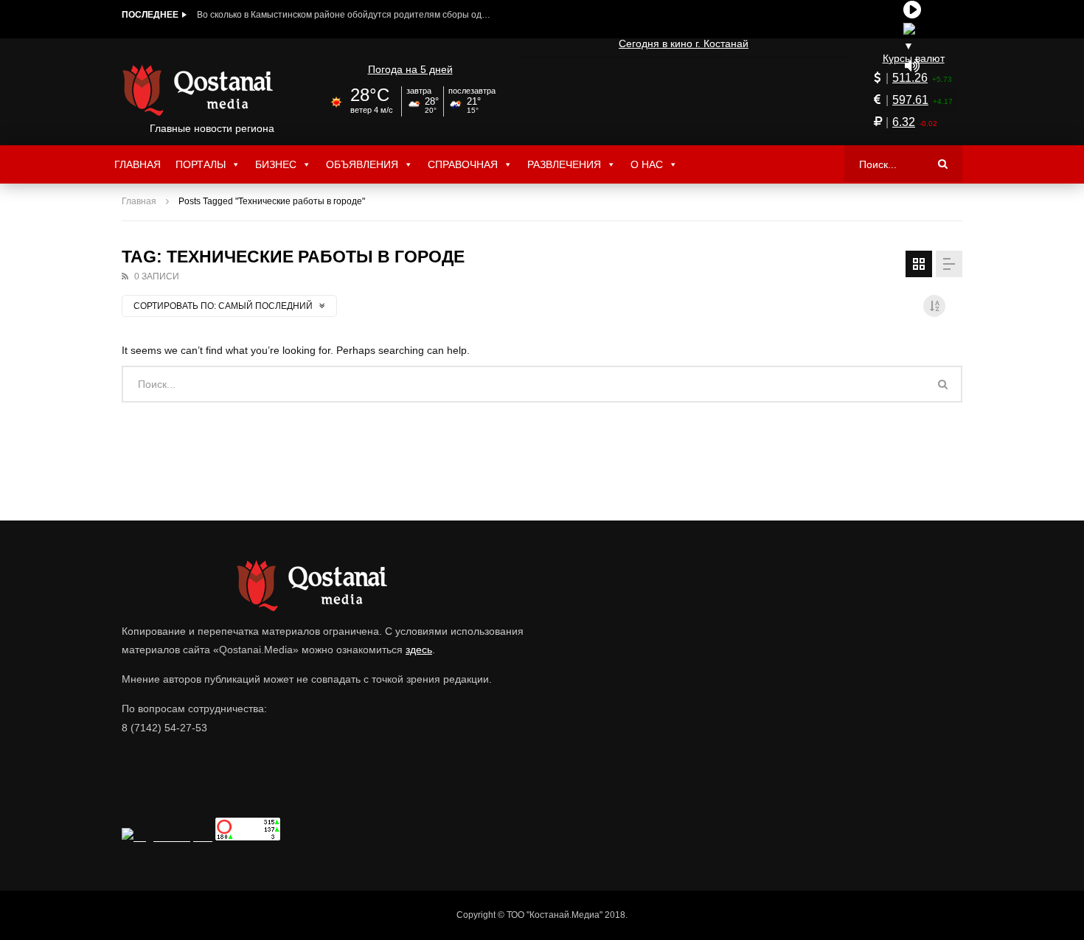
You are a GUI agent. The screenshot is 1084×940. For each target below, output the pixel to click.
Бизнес (275, 164)
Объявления (362, 164)
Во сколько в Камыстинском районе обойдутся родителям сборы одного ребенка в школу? (344, 15)
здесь (419, 649)
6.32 (903, 122)
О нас (646, 164)
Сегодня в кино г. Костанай (683, 43)
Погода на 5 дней (410, 69)
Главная (137, 164)
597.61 (910, 100)
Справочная (463, 164)
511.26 (910, 78)
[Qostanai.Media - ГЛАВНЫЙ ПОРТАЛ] (212, 90)
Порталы (201, 164)
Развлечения (564, 164)
